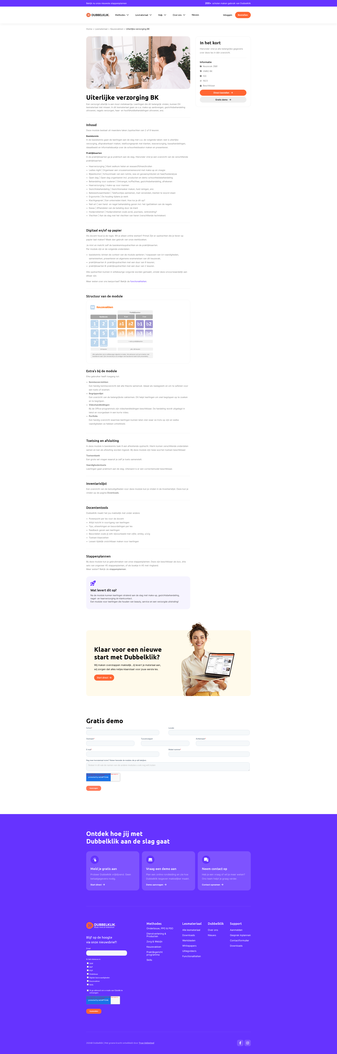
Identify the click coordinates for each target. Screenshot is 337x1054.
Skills (149, 960)
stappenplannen (117, 569)
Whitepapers (189, 945)
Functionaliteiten (191, 956)
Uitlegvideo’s (189, 951)
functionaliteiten (138, 281)
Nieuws (212, 935)
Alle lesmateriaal (191, 930)
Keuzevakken (154, 947)
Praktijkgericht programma (155, 953)
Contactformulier (239, 940)
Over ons (213, 930)
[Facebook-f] (240, 1043)
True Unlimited (146, 1043)
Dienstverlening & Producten (156, 935)
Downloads (113, 492)
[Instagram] (247, 1043)
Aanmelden (236, 930)
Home (89, 29)
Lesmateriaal (101, 29)
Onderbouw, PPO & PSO (160, 928)
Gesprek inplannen (240, 935)
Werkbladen (188, 940)
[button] (122, 15)
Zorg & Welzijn (154, 941)
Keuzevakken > (117, 29)
